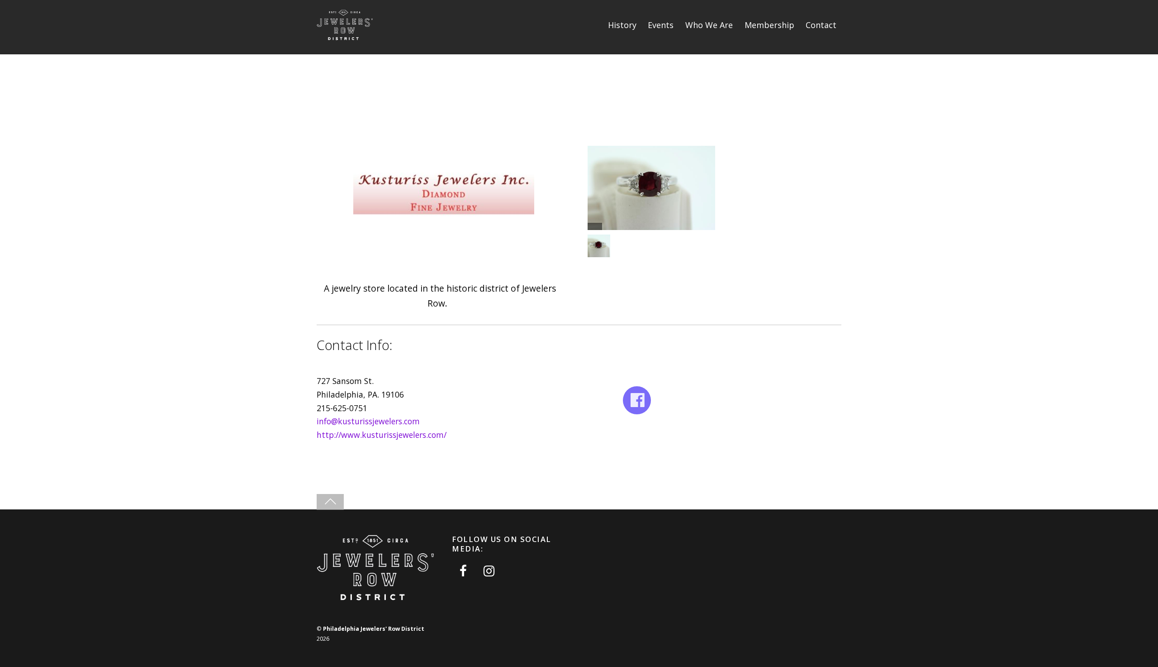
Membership (769, 24)
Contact (821, 24)
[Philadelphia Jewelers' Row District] (345, 38)
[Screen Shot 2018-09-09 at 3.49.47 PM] (600, 246)
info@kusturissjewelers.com (368, 421)
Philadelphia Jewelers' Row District (373, 629)
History (622, 24)
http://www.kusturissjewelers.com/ (381, 434)
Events (661, 24)
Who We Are (709, 24)
